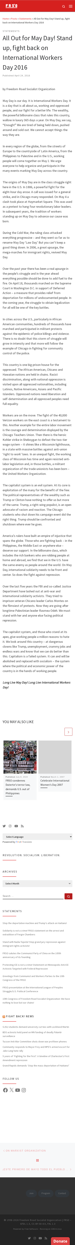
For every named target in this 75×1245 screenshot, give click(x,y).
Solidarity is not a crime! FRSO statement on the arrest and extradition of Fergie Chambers (33, 932)
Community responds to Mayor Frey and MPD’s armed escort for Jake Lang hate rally (36, 1048)
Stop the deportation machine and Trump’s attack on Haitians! (35, 923)
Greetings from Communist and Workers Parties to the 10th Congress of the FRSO (33, 978)
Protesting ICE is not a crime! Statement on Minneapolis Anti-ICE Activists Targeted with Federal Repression (36, 966)
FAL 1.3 (51, 1223)
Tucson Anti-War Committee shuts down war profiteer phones (35, 1041)
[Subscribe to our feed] (22, 826)
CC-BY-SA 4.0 (39, 1223)
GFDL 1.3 (25, 1223)
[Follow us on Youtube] (16, 826)
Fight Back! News (20, 1016)
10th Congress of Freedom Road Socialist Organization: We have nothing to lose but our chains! (36, 1000)
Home (6, 18)
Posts (14, 18)
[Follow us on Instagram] (10, 826)
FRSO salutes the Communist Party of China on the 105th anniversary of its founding (32, 955)
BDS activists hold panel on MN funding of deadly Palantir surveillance (32, 1034)
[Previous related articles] (60, 732)
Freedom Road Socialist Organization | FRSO (44, 1220)
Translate (27, 841)
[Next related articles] (68, 732)
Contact (62, 1193)
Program (46, 1193)
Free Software (31, 1229)
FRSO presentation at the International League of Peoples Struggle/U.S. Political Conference (33, 989)
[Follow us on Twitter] (4, 826)
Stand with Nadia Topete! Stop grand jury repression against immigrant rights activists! (34, 943)
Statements (25, 18)
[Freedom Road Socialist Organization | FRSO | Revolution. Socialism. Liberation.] (10, 5)
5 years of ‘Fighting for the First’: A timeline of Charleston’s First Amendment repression (36, 1058)
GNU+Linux (56, 1229)
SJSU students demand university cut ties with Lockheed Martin (36, 1026)
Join (31, 1193)
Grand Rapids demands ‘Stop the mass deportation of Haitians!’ (36, 1065)
